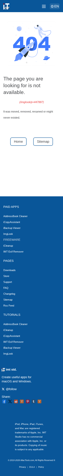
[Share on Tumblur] (33, 401)
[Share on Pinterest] (28, 401)
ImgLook (8, 233)
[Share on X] (10, 401)
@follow (11, 389)
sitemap (7, 299)
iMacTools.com (27, 460)
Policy (41, 467)
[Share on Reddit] (16, 401)
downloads (9, 270)
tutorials (11, 314)
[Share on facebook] (4, 401)
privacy (22, 467)
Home (18, 141)
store (6, 276)
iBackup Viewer (11, 228)
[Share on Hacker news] (22, 401)
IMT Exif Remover (13, 251)
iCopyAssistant (11, 222)
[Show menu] (43, 6)
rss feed (8, 305)
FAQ (5, 287)
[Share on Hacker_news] (39, 401)
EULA (32, 467)
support (7, 282)
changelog (9, 293)
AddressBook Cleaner (15, 216)
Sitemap (43, 141)
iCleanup (8, 245)
